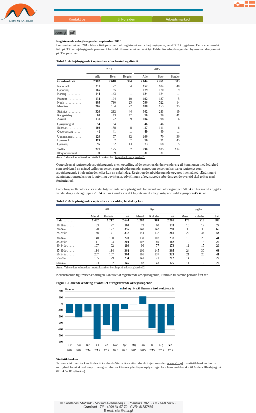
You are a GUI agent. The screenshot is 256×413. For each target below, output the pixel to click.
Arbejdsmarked (178, 19)
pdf (72, 33)
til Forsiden (126, 19)
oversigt (60, 33)
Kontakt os (77, 19)
